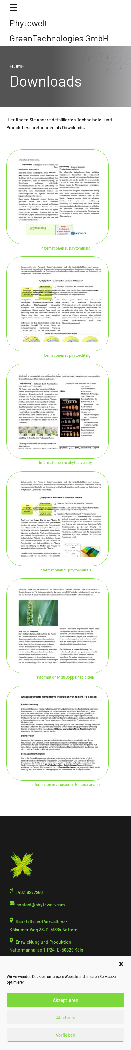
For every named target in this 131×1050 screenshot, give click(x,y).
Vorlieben (65, 1035)
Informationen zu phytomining (65, 248)
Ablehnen (65, 1017)
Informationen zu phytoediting (65, 355)
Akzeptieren (65, 1000)
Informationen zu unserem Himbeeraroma (65, 784)
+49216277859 (29, 892)
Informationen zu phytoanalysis (65, 570)
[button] (121, 964)
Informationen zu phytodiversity (65, 462)
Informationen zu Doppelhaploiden (65, 677)
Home (17, 66)
